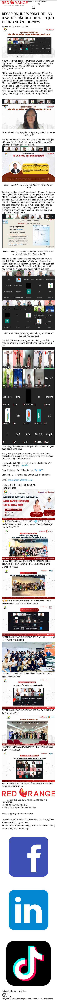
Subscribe (6, 996)
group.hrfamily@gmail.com (20, 480)
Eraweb (50, 999)
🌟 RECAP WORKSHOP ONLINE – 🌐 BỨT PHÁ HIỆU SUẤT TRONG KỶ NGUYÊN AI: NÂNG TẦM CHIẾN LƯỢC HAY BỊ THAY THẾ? (27, 524)
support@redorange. (17, 813)
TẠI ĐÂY (24, 465)
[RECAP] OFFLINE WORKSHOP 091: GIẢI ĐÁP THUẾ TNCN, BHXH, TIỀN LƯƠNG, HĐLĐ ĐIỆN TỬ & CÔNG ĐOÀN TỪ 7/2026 (26, 564)
